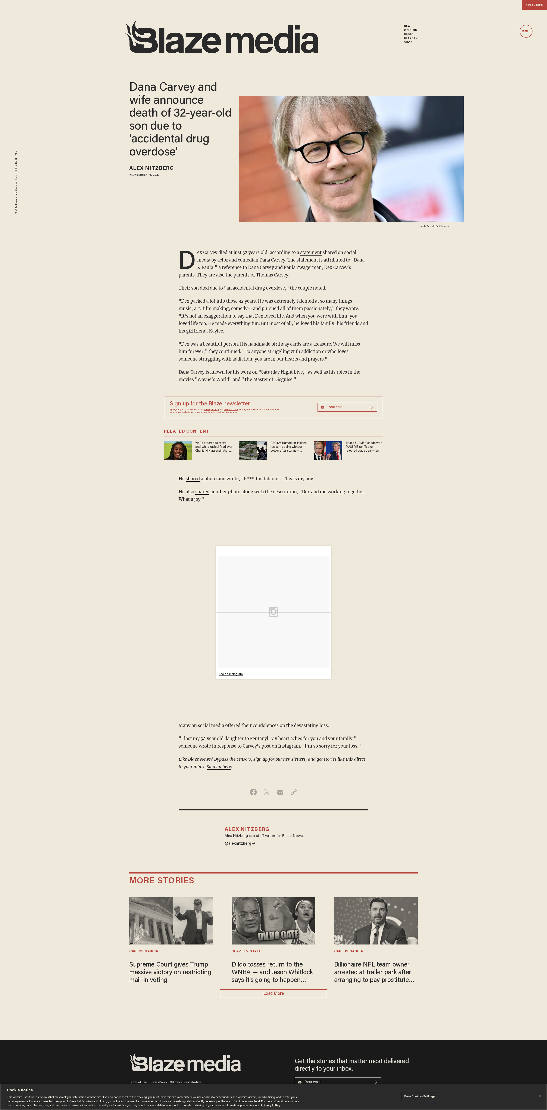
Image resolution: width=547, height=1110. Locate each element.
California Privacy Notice (185, 1082)
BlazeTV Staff (246, 951)
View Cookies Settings (419, 1096)
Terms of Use (231, 410)
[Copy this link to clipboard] (293, 792)
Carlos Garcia (143, 951)
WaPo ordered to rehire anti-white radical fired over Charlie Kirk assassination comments (213, 447)
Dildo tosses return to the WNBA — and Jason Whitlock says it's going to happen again (272, 973)
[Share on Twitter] (266, 792)
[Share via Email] (280, 792)
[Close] (540, 1096)
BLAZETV (411, 38)
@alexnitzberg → (240, 844)
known (217, 372)
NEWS (408, 26)
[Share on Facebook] (253, 792)
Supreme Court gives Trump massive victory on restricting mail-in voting (170, 973)
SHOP (408, 42)
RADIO (409, 34)
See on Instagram (231, 673)
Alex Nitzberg (151, 168)
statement (311, 252)
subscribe (534, 4)
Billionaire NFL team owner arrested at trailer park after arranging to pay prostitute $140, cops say (372, 973)
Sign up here (219, 766)
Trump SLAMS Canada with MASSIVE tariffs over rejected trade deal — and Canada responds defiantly (364, 447)
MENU (526, 31)
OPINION (410, 30)
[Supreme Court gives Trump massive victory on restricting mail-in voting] (171, 920)
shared (193, 478)
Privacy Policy (211, 410)
